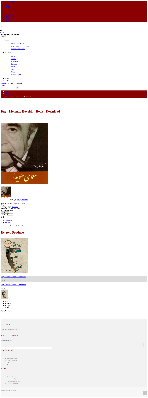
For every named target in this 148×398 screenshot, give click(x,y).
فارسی (7, 7)
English (7, 5)
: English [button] (8, 2)
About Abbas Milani (17, 43)
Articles (13, 59)
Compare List (9, 14)
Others (13, 72)
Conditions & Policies (12, 377)
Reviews (7, 222)
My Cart (8, 17)
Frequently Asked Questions (20, 46)
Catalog (7, 93)
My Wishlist (9, 16)
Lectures (14, 64)
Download (8, 95)
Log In (7, 21)
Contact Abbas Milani (18, 49)
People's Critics (16, 74)
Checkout (8, 19)
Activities (8, 52)
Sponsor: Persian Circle (12, 383)
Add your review (22, 200)
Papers (13, 67)
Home (7, 40)
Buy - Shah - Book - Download (13, 277)
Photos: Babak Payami (12, 379)
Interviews (14, 61)
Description (8, 220)
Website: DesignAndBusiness (14, 381)
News (7, 78)
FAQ (8, 362)
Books (13, 56)
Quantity (4, 214)
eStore (7, 80)
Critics (13, 69)
